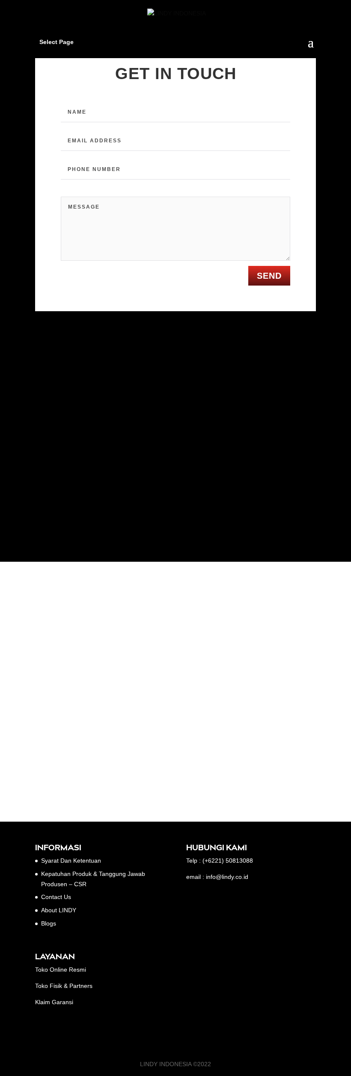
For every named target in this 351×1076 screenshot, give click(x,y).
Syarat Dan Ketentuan (71, 860)
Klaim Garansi (54, 1002)
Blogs (48, 923)
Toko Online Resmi (60, 969)
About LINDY (58, 910)
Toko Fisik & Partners (63, 985)
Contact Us (56, 896)
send (269, 275)
